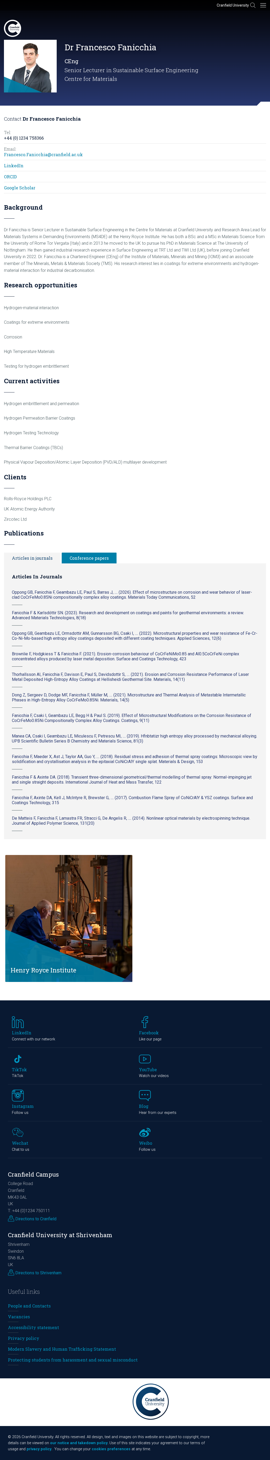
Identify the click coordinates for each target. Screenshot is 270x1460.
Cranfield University (233, 5)
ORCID (10, 176)
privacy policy (39, 1449)
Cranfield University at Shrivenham (60, 1235)
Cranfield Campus (33, 1174)
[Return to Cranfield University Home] (12, 28)
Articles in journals (32, 558)
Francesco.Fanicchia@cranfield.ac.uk (43, 154)
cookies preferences (111, 1449)
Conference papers (89, 558)
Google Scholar (19, 187)
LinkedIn (13, 165)
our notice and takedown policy (79, 1443)
